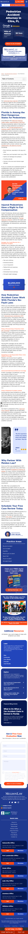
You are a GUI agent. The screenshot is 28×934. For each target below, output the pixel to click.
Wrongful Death (7, 561)
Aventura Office (7, 893)
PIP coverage (5, 330)
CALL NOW (20, 1)
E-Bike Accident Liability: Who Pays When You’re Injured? (13, 694)
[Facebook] (9, 802)
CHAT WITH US (7, 932)
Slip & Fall (5, 556)
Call (7, 850)
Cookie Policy (15, 926)
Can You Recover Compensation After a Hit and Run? (14, 683)
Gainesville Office (8, 843)
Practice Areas (14, 828)
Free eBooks (14, 834)
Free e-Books (7, 659)
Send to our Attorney (14, 783)
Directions (20, 850)
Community (7, 657)
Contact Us (14, 836)
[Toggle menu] (26, 1)
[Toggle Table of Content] (23, 79)
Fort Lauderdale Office (10, 855)
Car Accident (6, 548)
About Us (14, 822)
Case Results (7, 663)
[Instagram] (18, 802)
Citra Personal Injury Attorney (11, 73)
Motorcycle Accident (9, 553)
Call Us (20, 198)
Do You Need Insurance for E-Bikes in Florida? (13, 688)
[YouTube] (15, 802)
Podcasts (6, 661)
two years (9, 516)
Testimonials (14, 826)
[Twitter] (12, 802)
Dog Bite (5, 551)
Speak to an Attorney (13, 43)
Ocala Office (6, 868)
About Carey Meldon (14, 534)
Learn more (7, 722)
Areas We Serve (14, 830)
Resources (14, 832)
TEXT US (21, 932)
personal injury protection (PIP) (14, 316)
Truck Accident (7, 558)
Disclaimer (22, 926)
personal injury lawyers (11, 101)
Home (2, 73)
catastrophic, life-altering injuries (11, 145)
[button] (3, 284)
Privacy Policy (7, 926)
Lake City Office (8, 881)
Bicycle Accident (7, 546)
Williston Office (7, 906)
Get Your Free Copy (13, 589)
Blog (5, 655)
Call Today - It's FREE (14, 929)
